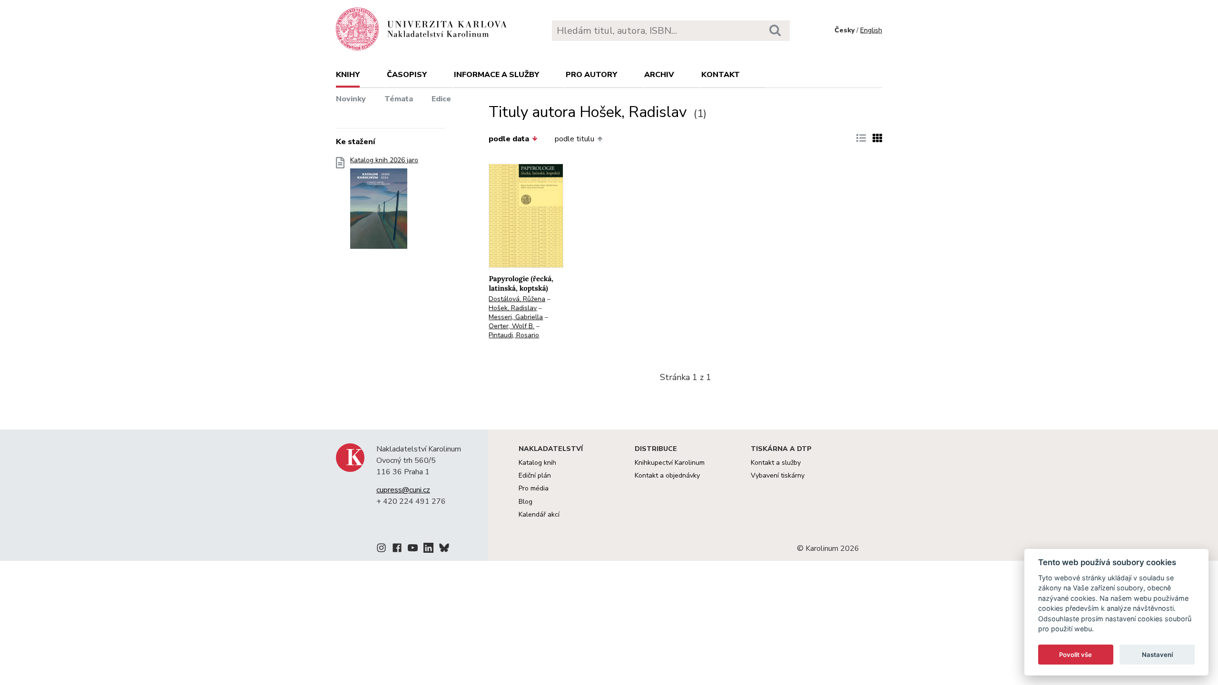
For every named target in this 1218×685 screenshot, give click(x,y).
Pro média (534, 488)
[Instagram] (381, 549)
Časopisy (407, 74)
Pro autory (591, 74)
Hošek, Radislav (513, 308)
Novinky (351, 99)
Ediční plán (535, 475)
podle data (509, 139)
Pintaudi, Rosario (514, 335)
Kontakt (720, 74)
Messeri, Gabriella (516, 317)
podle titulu (574, 139)
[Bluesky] (444, 549)
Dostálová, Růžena (517, 298)
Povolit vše (1075, 654)
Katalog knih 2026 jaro (384, 160)
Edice (441, 99)
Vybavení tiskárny (778, 475)
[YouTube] (413, 549)
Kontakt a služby (776, 462)
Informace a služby (496, 74)
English (871, 30)
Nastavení (1157, 654)
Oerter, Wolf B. (511, 326)
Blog (525, 501)
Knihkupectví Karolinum (670, 462)
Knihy (348, 74)
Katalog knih (537, 462)
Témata (398, 99)
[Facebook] (397, 549)
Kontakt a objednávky (667, 475)
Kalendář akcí (539, 514)
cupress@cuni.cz (403, 490)
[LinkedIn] (428, 549)
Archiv (659, 74)
